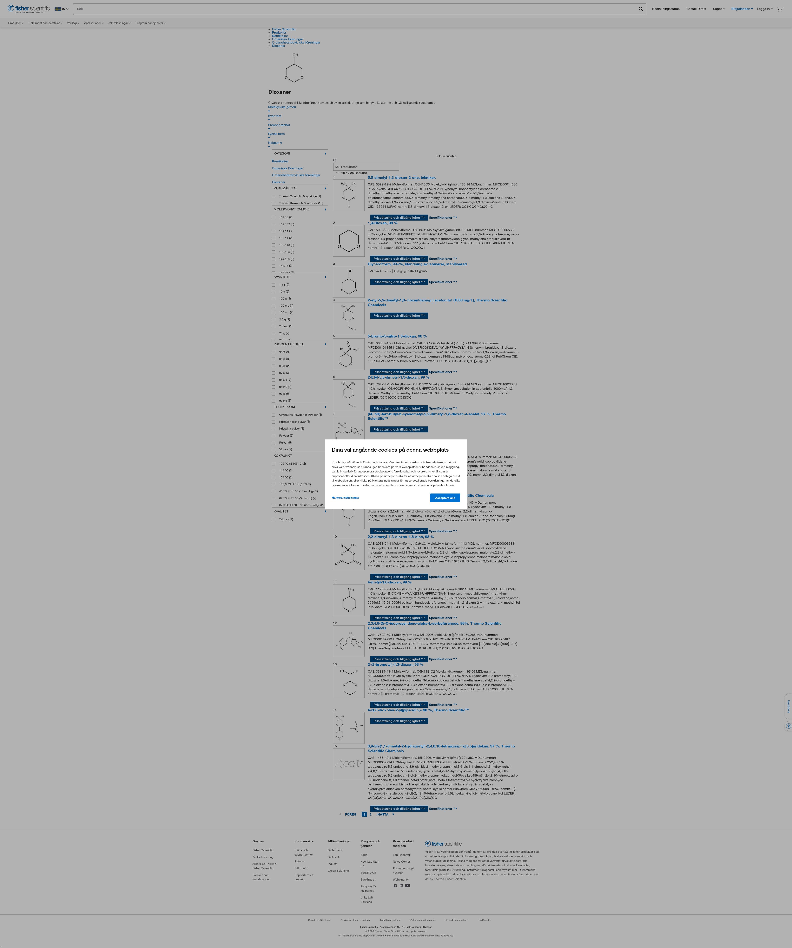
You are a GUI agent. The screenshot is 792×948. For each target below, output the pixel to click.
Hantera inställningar (345, 497)
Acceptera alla (445, 498)
